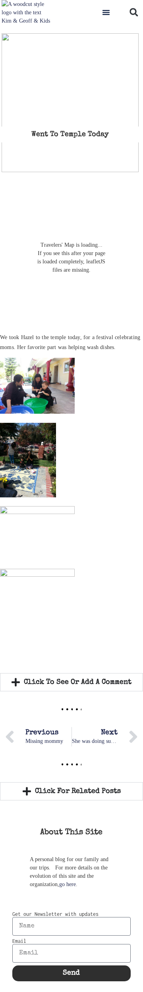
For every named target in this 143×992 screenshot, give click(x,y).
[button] (106, 12)
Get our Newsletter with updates (55, 914)
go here (67, 884)
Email (19, 941)
